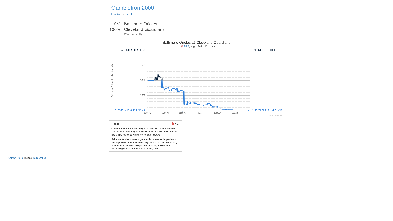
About (20, 157)
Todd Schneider (40, 157)
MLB (186, 46)
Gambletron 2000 (132, 7)
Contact (12, 157)
